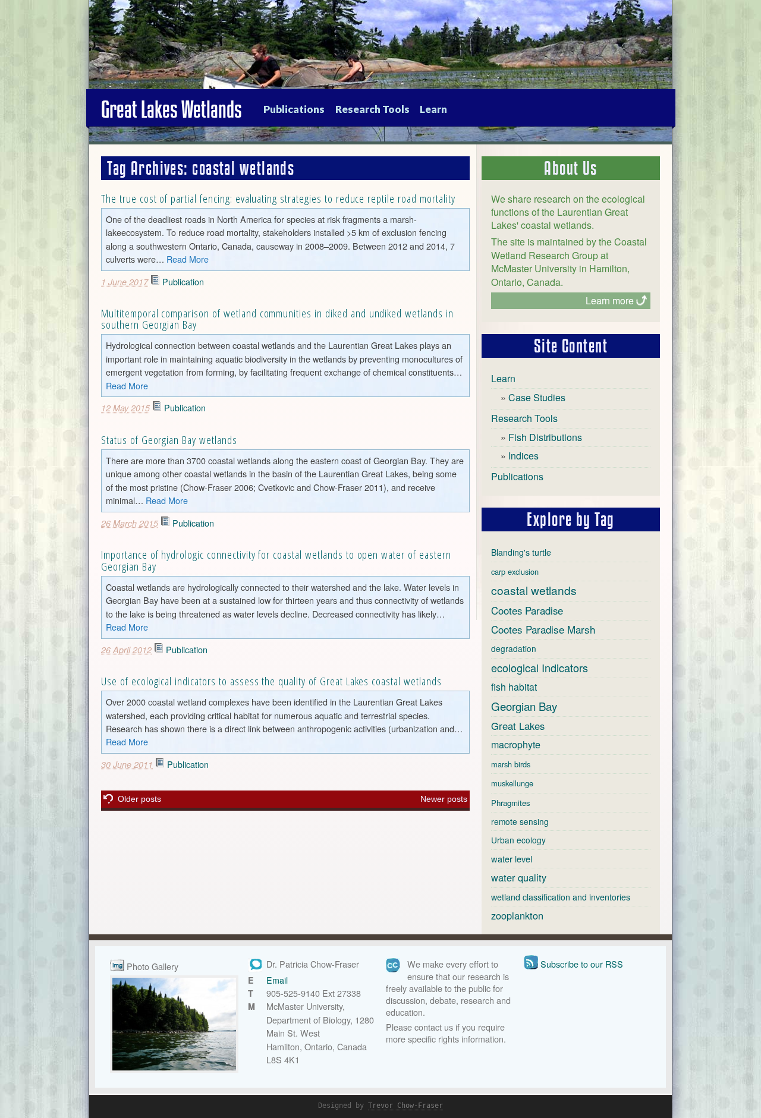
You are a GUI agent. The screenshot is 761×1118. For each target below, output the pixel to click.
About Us (571, 168)
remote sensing (520, 821)
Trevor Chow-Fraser (405, 1105)
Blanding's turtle (521, 552)
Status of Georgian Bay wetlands (169, 440)
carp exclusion (515, 571)
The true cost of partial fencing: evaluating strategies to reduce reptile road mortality (278, 198)
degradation (513, 648)
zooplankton (517, 915)
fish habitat (514, 687)
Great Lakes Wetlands (171, 109)
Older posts (139, 799)
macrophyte (515, 744)
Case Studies (536, 397)
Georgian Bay (524, 706)
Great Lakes (518, 726)
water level (511, 858)
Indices (523, 455)
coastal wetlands (534, 590)
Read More (187, 259)
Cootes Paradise (527, 610)
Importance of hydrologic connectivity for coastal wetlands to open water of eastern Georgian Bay (276, 560)
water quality (518, 877)
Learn (433, 109)
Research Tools (372, 109)
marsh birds (510, 764)
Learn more (610, 300)
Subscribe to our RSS (581, 964)
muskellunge (512, 783)
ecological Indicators (539, 667)
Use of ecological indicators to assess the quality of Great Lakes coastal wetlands (271, 681)
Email (277, 980)
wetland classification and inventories (560, 897)
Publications (294, 109)
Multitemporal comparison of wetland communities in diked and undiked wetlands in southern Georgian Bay (277, 318)
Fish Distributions (545, 437)
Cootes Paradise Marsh (543, 629)
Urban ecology (518, 840)
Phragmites (510, 802)
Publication (183, 281)
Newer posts (443, 799)
